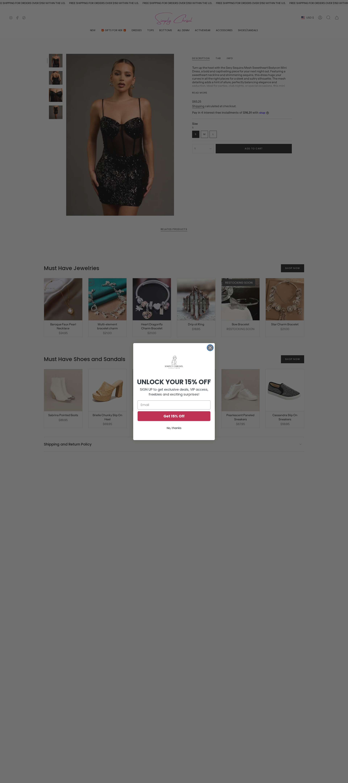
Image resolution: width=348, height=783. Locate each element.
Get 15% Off (174, 416)
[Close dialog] (210, 348)
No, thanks (174, 428)
